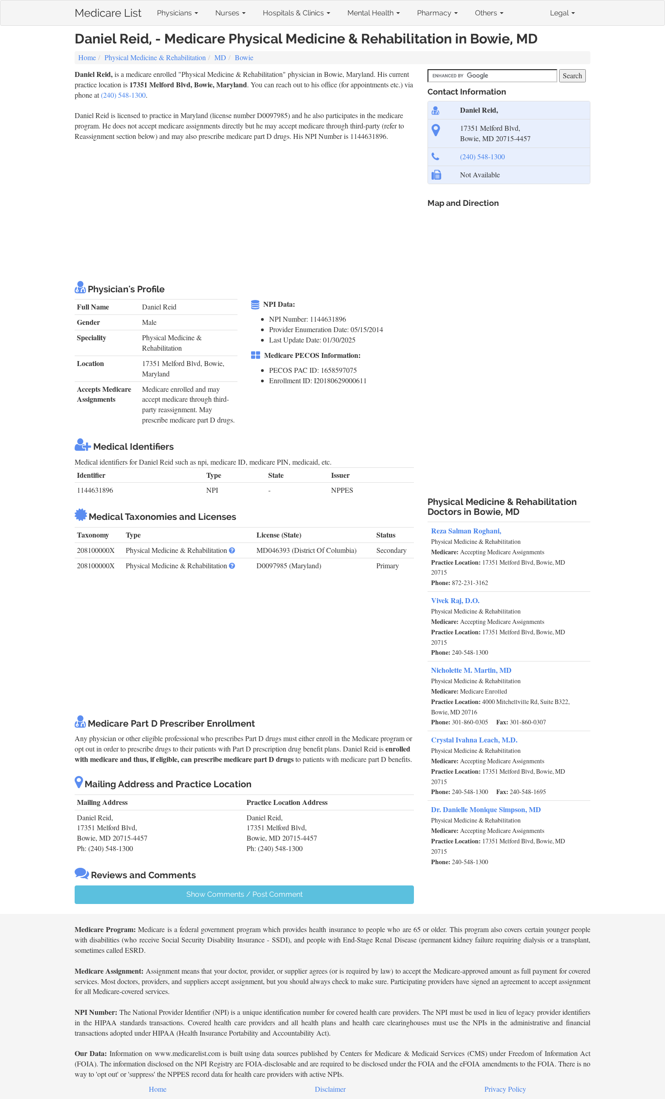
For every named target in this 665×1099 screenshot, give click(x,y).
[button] (232, 550)
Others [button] (487, 13)
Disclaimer (330, 1089)
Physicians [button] (175, 13)
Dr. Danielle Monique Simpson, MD (486, 809)
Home (87, 57)
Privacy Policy (505, 1089)
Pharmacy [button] (435, 13)
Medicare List (108, 11)
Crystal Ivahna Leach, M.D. (474, 739)
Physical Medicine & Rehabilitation (155, 57)
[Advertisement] (239, 209)
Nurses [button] (228, 13)
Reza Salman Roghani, (466, 530)
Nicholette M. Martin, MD (471, 670)
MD (220, 57)
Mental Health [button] (371, 13)
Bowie (244, 57)
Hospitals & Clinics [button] (294, 13)
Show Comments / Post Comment (244, 894)
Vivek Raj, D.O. (455, 600)
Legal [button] (560, 13)
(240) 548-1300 (123, 95)
